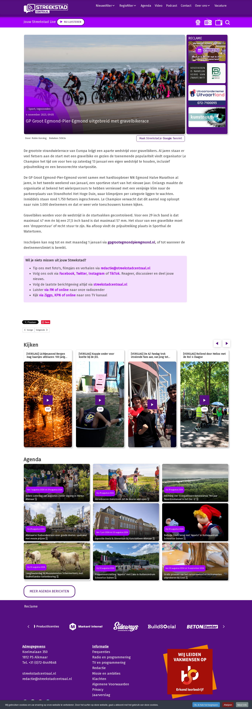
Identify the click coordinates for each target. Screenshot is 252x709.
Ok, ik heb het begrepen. (206, 704)
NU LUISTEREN (207, 22)
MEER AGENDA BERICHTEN (49, 591)
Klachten (99, 679)
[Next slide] (223, 626)
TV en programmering (108, 663)
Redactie (99, 668)
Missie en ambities (106, 673)
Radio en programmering (111, 657)
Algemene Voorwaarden (110, 684)
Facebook (66, 274)
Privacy (97, 690)
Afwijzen (228, 704)
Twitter (81, 274)
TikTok (115, 274)
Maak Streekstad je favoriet (160, 138)
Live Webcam (197, 22)
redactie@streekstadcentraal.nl (125, 268)
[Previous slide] (28, 626)
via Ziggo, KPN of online (57, 295)
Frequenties (101, 652)
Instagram (97, 274)
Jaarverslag (101, 695)
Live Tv (218, 22)
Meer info (242, 704)
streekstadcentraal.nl (110, 284)
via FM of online (56, 290)
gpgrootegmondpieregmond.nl (131, 242)
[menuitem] (107, 5)
